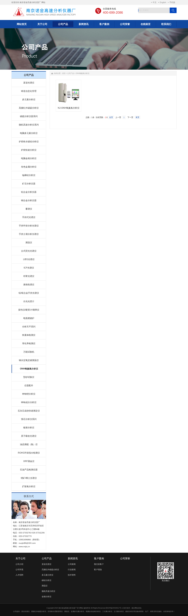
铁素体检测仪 (28, 335)
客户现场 (98, 569)
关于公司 (20, 558)
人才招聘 (19, 575)
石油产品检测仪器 (29, 469)
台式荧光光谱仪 (28, 251)
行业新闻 (72, 569)
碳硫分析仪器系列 (29, 116)
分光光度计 (28, 301)
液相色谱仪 (28, 284)
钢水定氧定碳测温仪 (29, 360)
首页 (64, 73)
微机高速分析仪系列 (29, 125)
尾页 (137, 117)
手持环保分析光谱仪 (29, 226)
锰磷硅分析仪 (28, 175)
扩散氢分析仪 (28, 486)
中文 (154, 2)
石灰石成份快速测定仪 (29, 411)
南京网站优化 (136, 608)
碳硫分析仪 (42, 611)
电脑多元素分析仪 (29, 133)
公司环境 (19, 569)
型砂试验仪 (28, 377)
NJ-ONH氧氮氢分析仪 (68, 108)
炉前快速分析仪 (28, 150)
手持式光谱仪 (28, 217)
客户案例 (99, 558)
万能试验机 (28, 352)
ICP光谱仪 (29, 268)
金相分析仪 (46, 596)
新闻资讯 (73, 558)
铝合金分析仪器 (28, 192)
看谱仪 (28, 209)
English (163, 2)
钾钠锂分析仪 (28, 394)
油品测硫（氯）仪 (29, 444)
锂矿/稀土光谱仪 (29, 478)
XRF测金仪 (28, 461)
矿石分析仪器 (28, 183)
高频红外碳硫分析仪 (29, 108)
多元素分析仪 (28, 99)
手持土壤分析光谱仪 (29, 234)
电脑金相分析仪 (28, 158)
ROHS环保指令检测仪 (29, 453)
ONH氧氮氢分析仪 (29, 369)
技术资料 (72, 575)
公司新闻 (72, 564)
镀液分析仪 (28, 427)
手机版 (172, 2)
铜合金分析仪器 (28, 200)
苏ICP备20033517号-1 (114, 608)
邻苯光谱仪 (28, 276)
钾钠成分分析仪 (28, 402)
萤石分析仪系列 (28, 419)
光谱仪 (27, 611)
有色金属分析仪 (28, 167)
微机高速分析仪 (48, 591)
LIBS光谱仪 (29, 259)
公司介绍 (19, 564)
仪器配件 (28, 385)
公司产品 (70, 73)
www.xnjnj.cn (24, 546)
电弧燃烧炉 (28, 318)
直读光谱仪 (28, 82)
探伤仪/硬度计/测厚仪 (28, 310)
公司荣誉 (125, 558)
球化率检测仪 (28, 343)
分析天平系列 (28, 326)
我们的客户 (99, 564)
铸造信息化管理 (28, 91)
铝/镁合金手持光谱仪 (29, 293)
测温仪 (28, 242)
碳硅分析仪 (46, 580)
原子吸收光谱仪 (28, 436)
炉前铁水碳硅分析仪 (29, 141)
